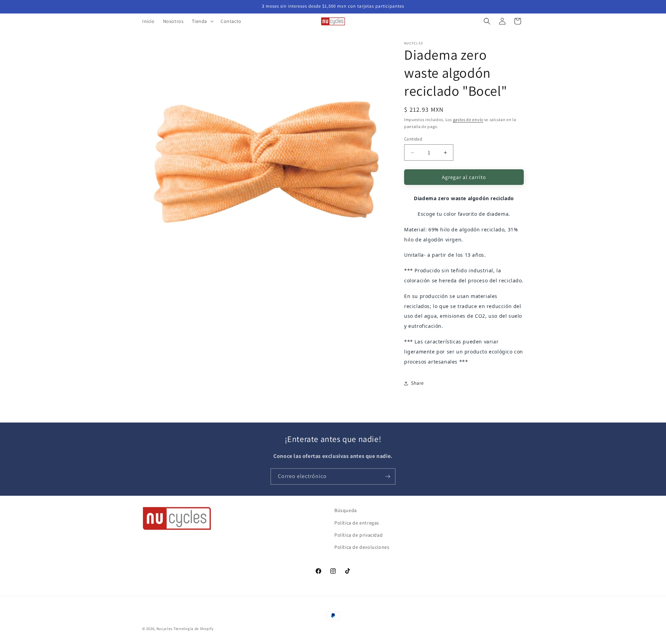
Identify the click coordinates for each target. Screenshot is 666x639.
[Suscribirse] (387, 476)
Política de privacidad (358, 534)
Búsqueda (345, 510)
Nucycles (164, 628)
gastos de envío (468, 119)
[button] (202, 21)
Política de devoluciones (361, 547)
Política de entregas (356, 522)
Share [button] (417, 383)
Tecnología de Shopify (193, 628)
